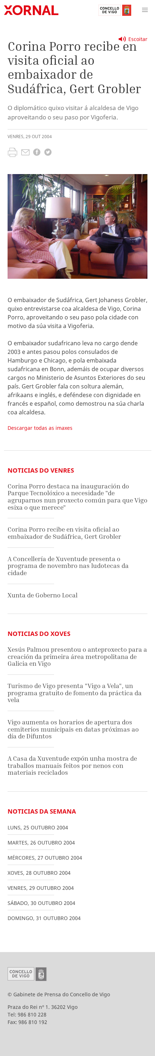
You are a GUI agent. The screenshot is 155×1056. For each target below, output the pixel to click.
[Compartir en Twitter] (48, 153)
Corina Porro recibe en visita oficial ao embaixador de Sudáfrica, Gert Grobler (64, 532)
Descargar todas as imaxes (40, 427)
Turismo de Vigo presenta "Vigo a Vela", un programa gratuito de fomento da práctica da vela (75, 693)
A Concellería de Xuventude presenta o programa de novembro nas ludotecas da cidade (68, 566)
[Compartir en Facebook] (36, 153)
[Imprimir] (12, 153)
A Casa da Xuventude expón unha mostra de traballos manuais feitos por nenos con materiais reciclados (72, 765)
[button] (145, 10)
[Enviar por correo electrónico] (25, 153)
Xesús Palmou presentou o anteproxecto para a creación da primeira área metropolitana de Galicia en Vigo (77, 656)
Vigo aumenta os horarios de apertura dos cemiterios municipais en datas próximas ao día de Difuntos (73, 729)
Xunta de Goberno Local (43, 595)
